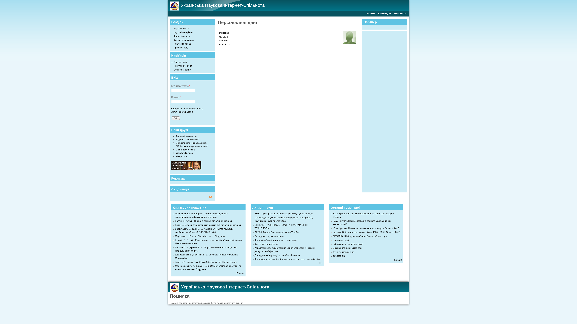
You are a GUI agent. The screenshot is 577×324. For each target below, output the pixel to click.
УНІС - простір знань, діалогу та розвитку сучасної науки (284, 213)
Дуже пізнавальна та (343, 251)
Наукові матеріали (183, 32)
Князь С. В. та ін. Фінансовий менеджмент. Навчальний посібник (208, 224)
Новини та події (341, 240)
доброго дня (339, 255)
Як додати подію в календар (269, 236)
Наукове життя (181, 28)
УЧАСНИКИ (400, 13)
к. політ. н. (224, 43)
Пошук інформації (183, 43)
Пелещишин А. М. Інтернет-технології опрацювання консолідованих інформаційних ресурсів (201, 215)
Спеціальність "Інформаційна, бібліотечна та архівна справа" (191, 144)
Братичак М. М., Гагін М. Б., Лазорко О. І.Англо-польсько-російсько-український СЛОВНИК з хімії (204, 230)
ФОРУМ (371, 13)
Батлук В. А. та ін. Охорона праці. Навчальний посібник (203, 220)
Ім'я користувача (180, 85)
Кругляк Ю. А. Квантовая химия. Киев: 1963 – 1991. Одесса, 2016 (366, 232)
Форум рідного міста (186, 136)
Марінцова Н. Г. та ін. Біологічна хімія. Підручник (200, 236)
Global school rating (185, 149)
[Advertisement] (386, 111)
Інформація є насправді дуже (348, 243)
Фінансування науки (184, 39)
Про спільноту (181, 47)
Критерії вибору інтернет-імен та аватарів (276, 240)
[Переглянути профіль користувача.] (349, 42)
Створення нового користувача (187, 108)
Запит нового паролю (182, 111)
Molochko (224, 32)
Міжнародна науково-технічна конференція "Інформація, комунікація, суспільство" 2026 (284, 219)
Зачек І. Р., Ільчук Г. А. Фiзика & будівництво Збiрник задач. (206, 261)
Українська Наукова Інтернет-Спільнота (223, 5)
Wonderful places (184, 152)
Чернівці (223, 37)
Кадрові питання (182, 36)
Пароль (176, 97)
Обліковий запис (182, 69)
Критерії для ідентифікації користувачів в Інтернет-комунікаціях (287, 259)
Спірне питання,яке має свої (347, 247)
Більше (240, 273)
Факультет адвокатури (266, 243)
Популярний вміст (183, 65)
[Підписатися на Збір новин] (192, 197)
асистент (224, 40)
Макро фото (182, 156)
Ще (320, 263)
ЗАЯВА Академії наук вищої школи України (277, 232)
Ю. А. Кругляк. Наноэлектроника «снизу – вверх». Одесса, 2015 (366, 228)
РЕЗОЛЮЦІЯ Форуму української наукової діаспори (360, 236)
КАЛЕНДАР (384, 13)
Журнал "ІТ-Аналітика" (187, 139)
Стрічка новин (181, 61)
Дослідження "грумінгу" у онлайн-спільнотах (277, 255)
